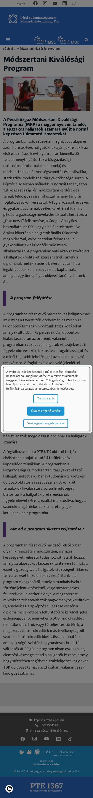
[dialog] (46, 399)
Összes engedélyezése (46, 410)
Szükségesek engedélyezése (45, 423)
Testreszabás (45, 398)
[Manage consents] (9, 789)
